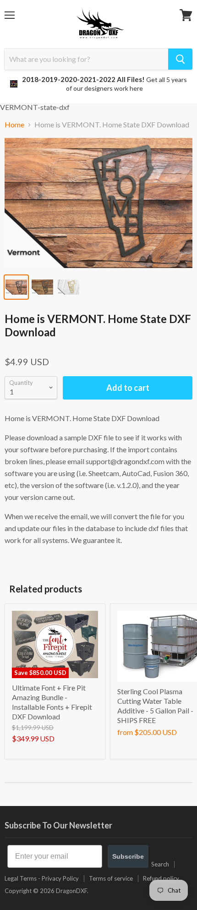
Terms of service (111, 878)
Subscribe (128, 856)
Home (14, 125)
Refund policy (161, 878)
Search (160, 864)
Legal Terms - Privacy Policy (42, 878)
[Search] (180, 59)
